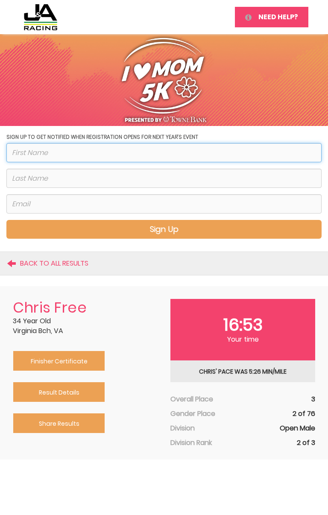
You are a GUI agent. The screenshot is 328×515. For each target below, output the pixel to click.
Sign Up (164, 229)
